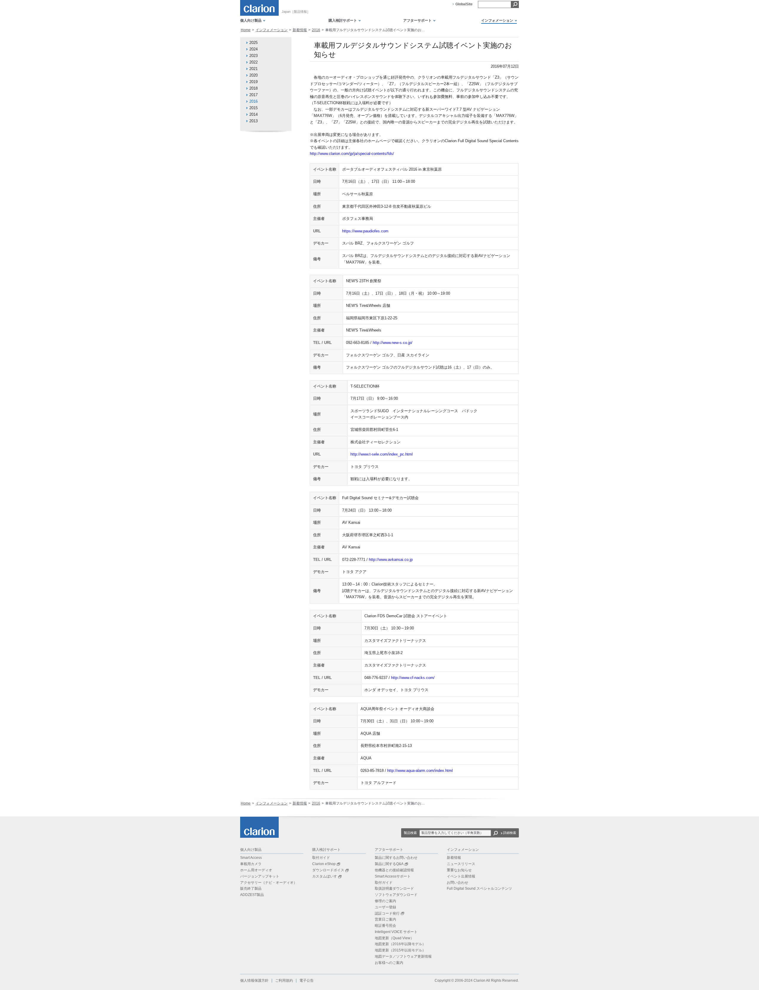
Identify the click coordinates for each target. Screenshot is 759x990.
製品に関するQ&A (389, 864)
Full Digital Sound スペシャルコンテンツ (479, 888)
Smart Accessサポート (393, 876)
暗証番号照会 (385, 926)
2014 (253, 114)
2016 (316, 30)
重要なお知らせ (459, 870)
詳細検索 (509, 832)
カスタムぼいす (324, 876)
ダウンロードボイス (328, 870)
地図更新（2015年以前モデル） (400, 950)
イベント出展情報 (461, 876)
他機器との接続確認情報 (394, 870)
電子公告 (306, 980)
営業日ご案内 (385, 919)
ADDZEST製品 (252, 895)
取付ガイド (321, 858)
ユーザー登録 (385, 907)
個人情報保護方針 (254, 980)
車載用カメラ (250, 864)
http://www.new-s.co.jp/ (392, 342)
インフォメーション (272, 30)
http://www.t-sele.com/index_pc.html (381, 454)
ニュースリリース (461, 864)
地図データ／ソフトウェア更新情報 (403, 956)
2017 (253, 95)
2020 (253, 75)
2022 (253, 62)
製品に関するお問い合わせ (396, 858)
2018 (253, 88)
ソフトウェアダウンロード (396, 895)
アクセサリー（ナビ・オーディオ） (268, 882)
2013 (253, 121)
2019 (253, 82)
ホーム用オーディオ (256, 870)
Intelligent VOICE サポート (396, 932)
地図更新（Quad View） (394, 938)
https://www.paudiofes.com (365, 231)
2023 (253, 55)
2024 (253, 49)
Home (246, 30)
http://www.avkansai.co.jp (391, 559)
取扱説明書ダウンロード (394, 888)
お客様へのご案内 (389, 963)
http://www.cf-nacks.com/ (413, 677)
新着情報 (300, 30)
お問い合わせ (457, 882)
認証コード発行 (387, 913)
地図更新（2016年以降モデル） (400, 944)
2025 (253, 42)
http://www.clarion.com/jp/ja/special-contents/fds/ (352, 153)
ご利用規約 (284, 980)
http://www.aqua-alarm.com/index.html (420, 770)
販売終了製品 (250, 888)
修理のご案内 (385, 901)
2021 (253, 68)
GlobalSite (464, 4)
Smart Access (251, 858)
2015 (253, 108)
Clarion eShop (324, 864)
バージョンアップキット (259, 876)
